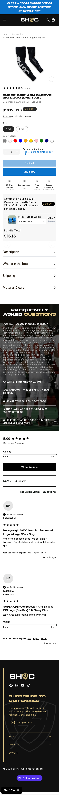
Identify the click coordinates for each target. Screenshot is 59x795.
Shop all (16, 34)
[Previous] (7, 245)
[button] (4, 20)
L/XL (22, 129)
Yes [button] (29, 552)
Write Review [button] (29, 467)
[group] (29, 438)
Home (6, 34)
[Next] (52, 245)
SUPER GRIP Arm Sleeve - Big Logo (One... (25, 37)
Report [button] (36, 552)
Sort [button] (6, 481)
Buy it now (29, 171)
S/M (8, 129)
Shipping (7, 116)
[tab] (29, 492)
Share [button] (44, 552)
